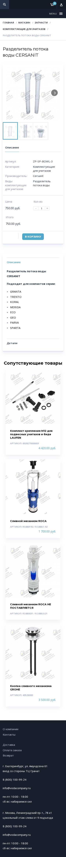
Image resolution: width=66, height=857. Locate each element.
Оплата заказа (12, 750)
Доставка (9, 744)
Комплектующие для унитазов (24, 29)
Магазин (24, 22)
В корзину (33, 236)
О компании (10, 729)
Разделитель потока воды (42, 183)
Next (54, 92)
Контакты (9, 734)
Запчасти (41, 22)
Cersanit (38, 176)
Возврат (8, 755)
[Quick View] (53, 375)
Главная (8, 22)
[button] (53, 13)
